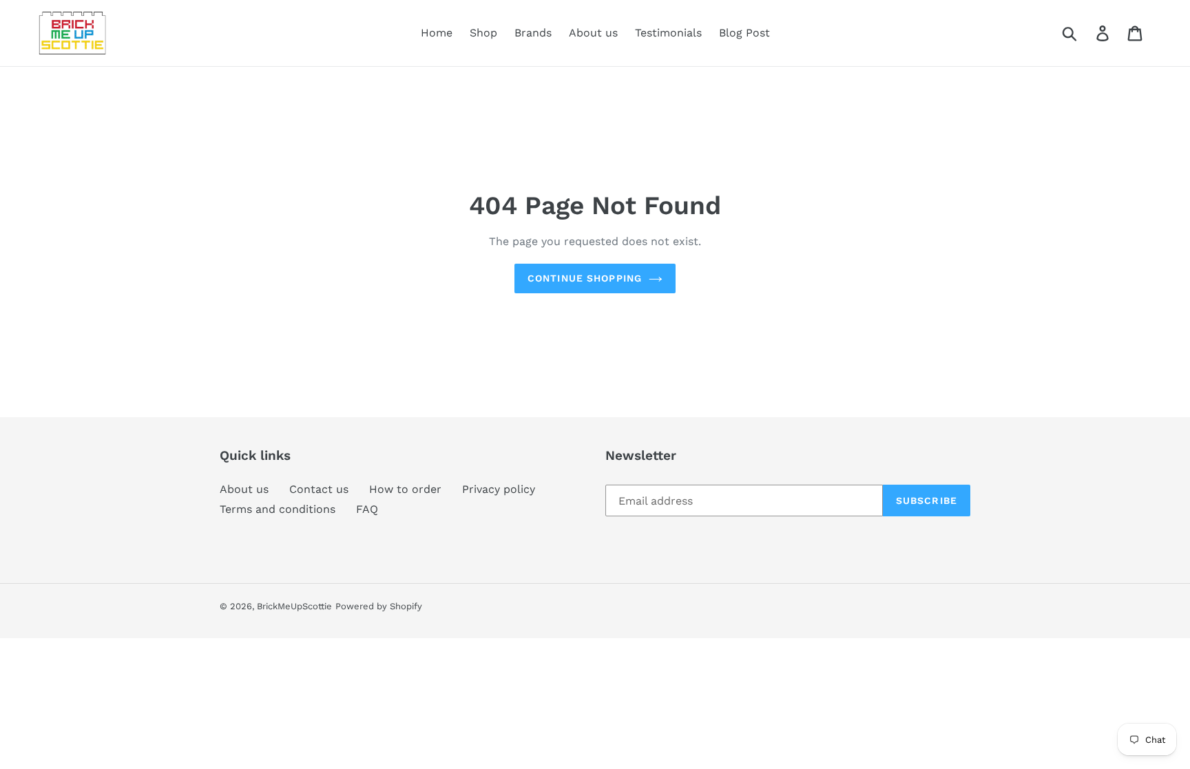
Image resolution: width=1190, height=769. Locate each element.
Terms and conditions (277, 509)
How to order (405, 489)
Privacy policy (498, 489)
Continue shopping (585, 278)
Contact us (318, 489)
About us (244, 489)
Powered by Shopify (378, 606)
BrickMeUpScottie (294, 606)
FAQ (367, 509)
